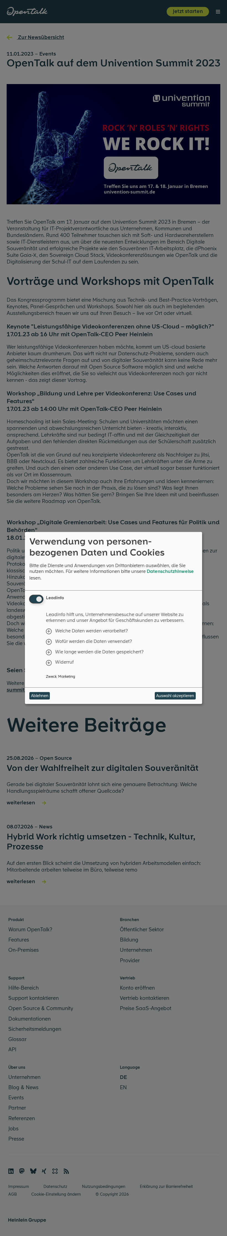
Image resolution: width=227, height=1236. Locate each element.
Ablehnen (39, 696)
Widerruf (64, 662)
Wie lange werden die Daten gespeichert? (99, 652)
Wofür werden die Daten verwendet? (93, 641)
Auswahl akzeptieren (175, 696)
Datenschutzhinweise (170, 571)
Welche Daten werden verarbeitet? (91, 631)
